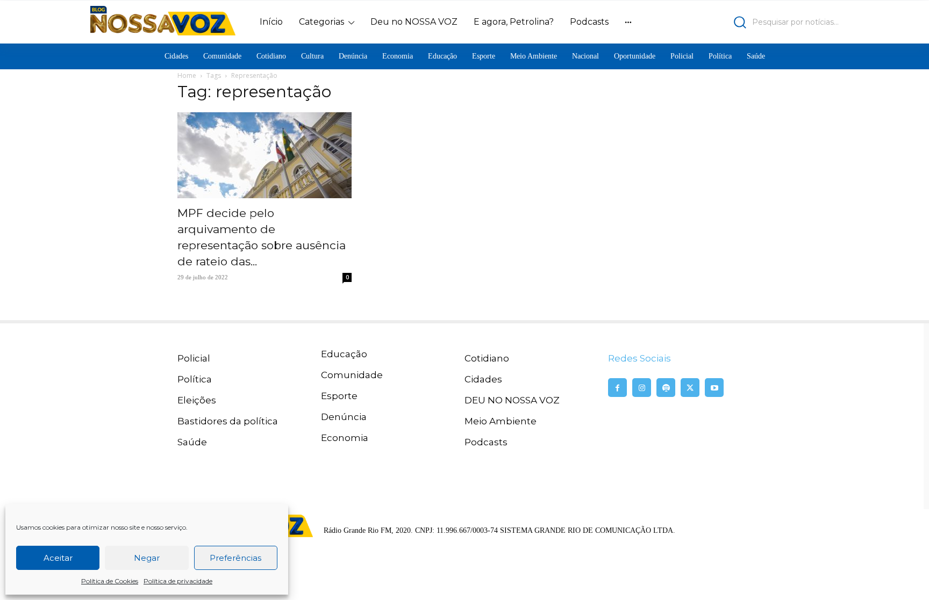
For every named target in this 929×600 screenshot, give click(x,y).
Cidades (483, 379)
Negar (147, 558)
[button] (747, 22)
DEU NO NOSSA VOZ (512, 400)
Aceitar (58, 558)
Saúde (192, 442)
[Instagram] (641, 387)
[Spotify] (665, 387)
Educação (344, 354)
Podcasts (486, 442)
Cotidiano (486, 358)
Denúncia (344, 416)
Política (194, 379)
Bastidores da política (227, 421)
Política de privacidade (178, 581)
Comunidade (352, 375)
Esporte (339, 396)
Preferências (235, 558)
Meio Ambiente (500, 421)
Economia (344, 437)
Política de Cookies (109, 581)
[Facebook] (617, 387)
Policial (193, 358)
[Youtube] (714, 387)
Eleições (196, 400)
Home (186, 75)
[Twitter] (690, 387)
